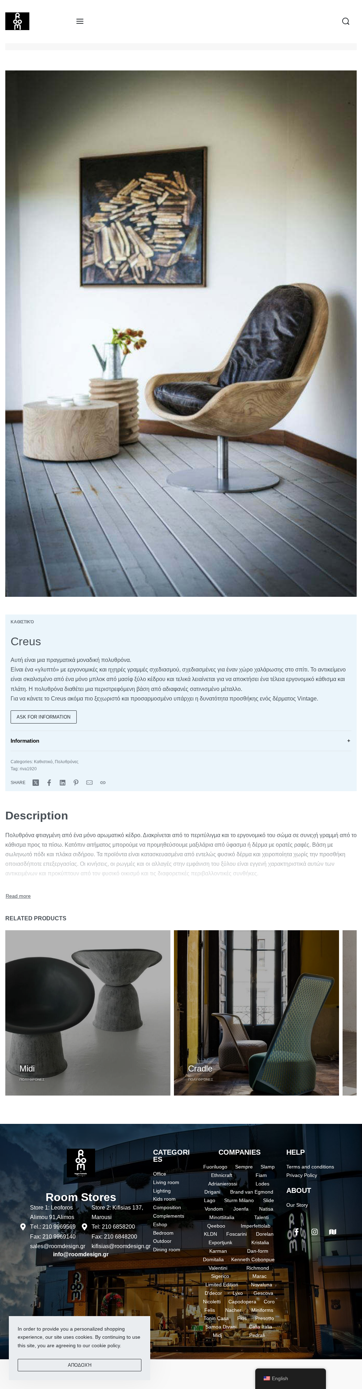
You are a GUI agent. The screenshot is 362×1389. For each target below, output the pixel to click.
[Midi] (87, 1013)
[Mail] (89, 782)
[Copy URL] (103, 782)
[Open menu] (80, 21)
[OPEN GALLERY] (181, 333)
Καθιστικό (22, 621)
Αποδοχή (80, 1365)
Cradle (200, 1068)
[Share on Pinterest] (76, 782)
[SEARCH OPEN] (346, 21)
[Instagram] (315, 1232)
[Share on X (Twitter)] (36, 782)
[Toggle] (18, 896)
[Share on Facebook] (49, 782)
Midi (27, 1068)
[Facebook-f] (297, 1232)
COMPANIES (239, 1152)
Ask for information (43, 717)
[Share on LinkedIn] (62, 782)
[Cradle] (256, 1013)
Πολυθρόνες (66, 761)
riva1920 (28, 768)
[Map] (333, 1232)
